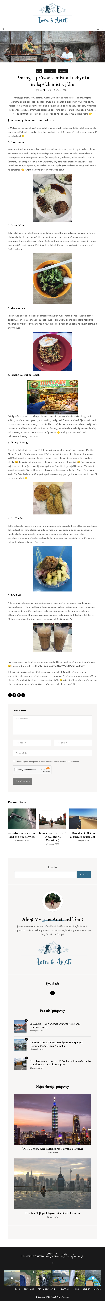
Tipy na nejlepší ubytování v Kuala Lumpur (52, 1213)
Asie (39, 71)
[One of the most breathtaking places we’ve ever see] (77, 1278)
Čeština (86, 1289)
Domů (17, 1289)
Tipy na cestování (46, 1289)
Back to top (97, 1290)
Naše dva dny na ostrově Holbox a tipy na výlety (21, 834)
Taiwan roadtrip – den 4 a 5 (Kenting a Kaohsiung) (52, 836)
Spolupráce (64, 1289)
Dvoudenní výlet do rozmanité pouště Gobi (83, 834)
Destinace (50, 71)
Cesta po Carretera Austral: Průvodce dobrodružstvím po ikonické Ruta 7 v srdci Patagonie (60, 1062)
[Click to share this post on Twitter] (14, 695)
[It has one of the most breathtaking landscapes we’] (44, 1278)
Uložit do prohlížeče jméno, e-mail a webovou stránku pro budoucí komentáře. (48, 761)
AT (44, 90)
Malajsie (62, 71)
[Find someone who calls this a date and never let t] (12, 1278)
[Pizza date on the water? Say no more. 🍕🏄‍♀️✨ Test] (93, 1278)
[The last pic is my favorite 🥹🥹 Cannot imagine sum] (60, 1278)
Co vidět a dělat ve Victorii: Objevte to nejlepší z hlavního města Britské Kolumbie (56, 1044)
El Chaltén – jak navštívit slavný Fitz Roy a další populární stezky (55, 1025)
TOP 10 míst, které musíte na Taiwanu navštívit (52, 1149)
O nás (76, 1289)
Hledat (52, 867)
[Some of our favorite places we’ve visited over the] (28, 1278)
